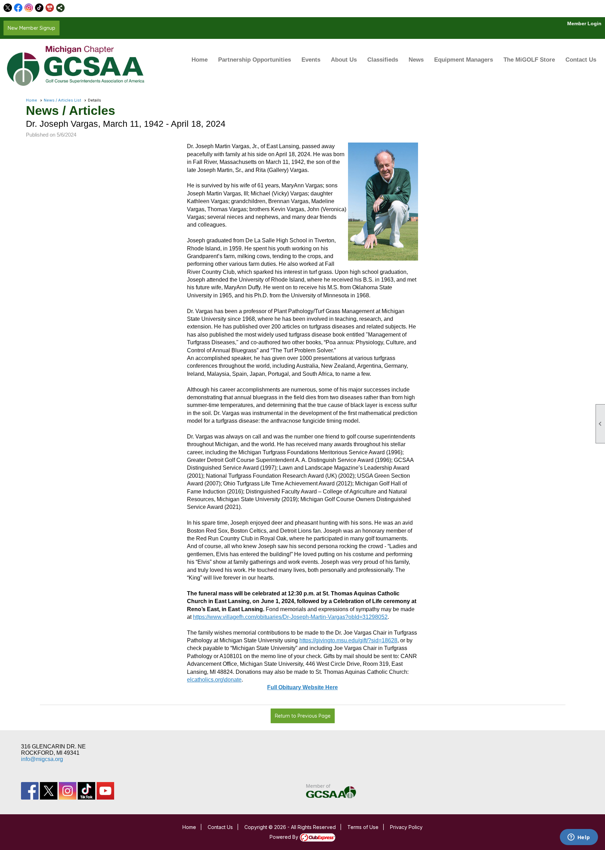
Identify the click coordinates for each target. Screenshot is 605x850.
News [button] (416, 59)
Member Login (584, 23)
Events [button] (310, 59)
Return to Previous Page (303, 716)
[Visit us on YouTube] (50, 8)
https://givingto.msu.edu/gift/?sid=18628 (348, 640)
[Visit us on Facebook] (18, 8)
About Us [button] (344, 59)
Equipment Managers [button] (463, 59)
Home (200, 59)
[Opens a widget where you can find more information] (578, 837)
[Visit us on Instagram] (29, 8)
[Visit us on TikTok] (39, 8)
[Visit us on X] (8, 8)
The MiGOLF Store (529, 59)
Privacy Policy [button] (406, 827)
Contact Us (580, 59)
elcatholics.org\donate (214, 680)
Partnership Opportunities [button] (254, 59)
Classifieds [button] (382, 59)
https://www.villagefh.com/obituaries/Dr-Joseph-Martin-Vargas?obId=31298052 (290, 617)
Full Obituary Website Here (302, 687)
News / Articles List (62, 100)
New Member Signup (31, 28)
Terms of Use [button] (362, 827)
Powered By (285, 837)
